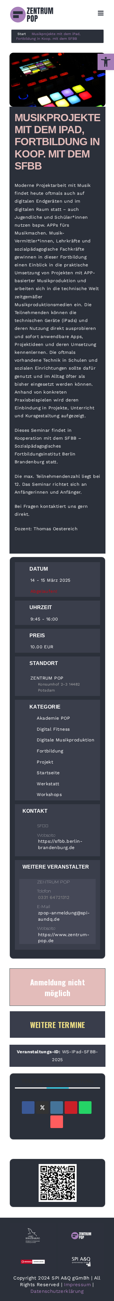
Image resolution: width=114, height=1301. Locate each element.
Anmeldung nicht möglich (57, 987)
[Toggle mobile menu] (101, 13)
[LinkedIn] (56, 1107)
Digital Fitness (53, 729)
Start (21, 34)
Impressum (77, 1284)
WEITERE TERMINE (57, 1024)
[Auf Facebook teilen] (28, 1107)
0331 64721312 (53, 897)
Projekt (45, 761)
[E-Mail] (56, 1121)
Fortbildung (50, 750)
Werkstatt (48, 783)
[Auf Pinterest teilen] (71, 1107)
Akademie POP (53, 718)
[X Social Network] (42, 1107)
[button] (106, 62)
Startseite (48, 772)
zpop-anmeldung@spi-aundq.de (64, 916)
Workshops (49, 794)
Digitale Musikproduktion (65, 739)
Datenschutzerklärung (57, 1291)
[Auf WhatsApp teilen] (85, 1107)
